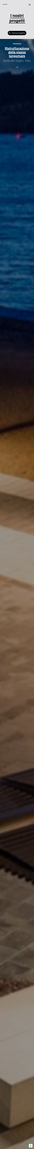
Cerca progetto (18, 33)
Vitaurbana (17, 44)
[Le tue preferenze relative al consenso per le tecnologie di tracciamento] (30, 1145)
